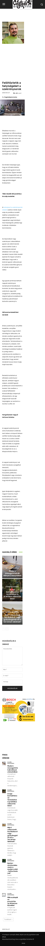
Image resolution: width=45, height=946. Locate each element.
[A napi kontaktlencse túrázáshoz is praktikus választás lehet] (4, 791)
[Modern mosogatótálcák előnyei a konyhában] (4, 763)
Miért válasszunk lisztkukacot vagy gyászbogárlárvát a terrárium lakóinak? (12, 618)
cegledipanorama (10, 97)
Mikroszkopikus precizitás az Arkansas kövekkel (12, 901)
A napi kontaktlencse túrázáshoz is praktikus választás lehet (12, 594)
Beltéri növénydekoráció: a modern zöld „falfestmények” (12, 868)
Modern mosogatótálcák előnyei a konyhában (12, 573)
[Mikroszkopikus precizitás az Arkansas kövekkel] (4, 895)
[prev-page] (3, 628)
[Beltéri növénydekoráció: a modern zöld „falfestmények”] (4, 861)
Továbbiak (7, 919)
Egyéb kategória (12, 568)
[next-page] (7, 628)
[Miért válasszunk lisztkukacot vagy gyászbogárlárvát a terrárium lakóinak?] (4, 825)
